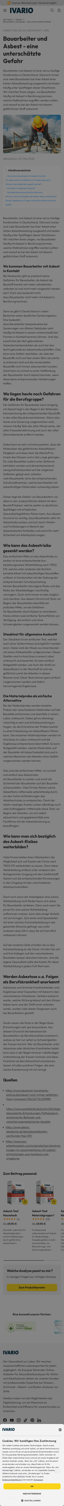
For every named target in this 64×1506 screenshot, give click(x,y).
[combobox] (60, 1429)
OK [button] (32, 1486)
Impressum (38, 1479)
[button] (32, 1500)
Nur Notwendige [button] (32, 1493)
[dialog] (32, 1465)
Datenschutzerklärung (12, 1479)
